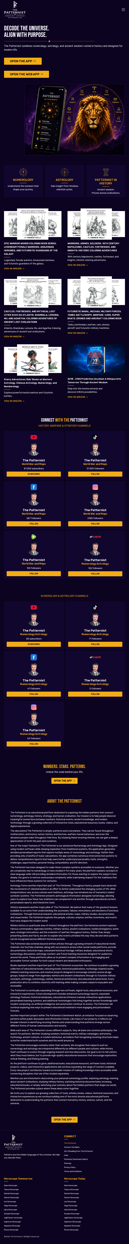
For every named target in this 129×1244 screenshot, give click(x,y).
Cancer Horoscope (71, 1198)
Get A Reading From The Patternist (78, 1151)
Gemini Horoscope (71, 1194)
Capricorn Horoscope (72, 1222)
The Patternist (70, 1143)
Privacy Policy (70, 1167)
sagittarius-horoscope (73, 1218)
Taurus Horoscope (71, 1189)
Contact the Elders (72, 1147)
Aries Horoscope (70, 1185)
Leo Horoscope (70, 1202)
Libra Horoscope (70, 1210)
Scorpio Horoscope (71, 1214)
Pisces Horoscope (71, 1230)
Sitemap (67, 1163)
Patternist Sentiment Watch (76, 1159)
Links (66, 1155)
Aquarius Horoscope (72, 1226)
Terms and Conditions (73, 1171)
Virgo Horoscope (70, 1206)
